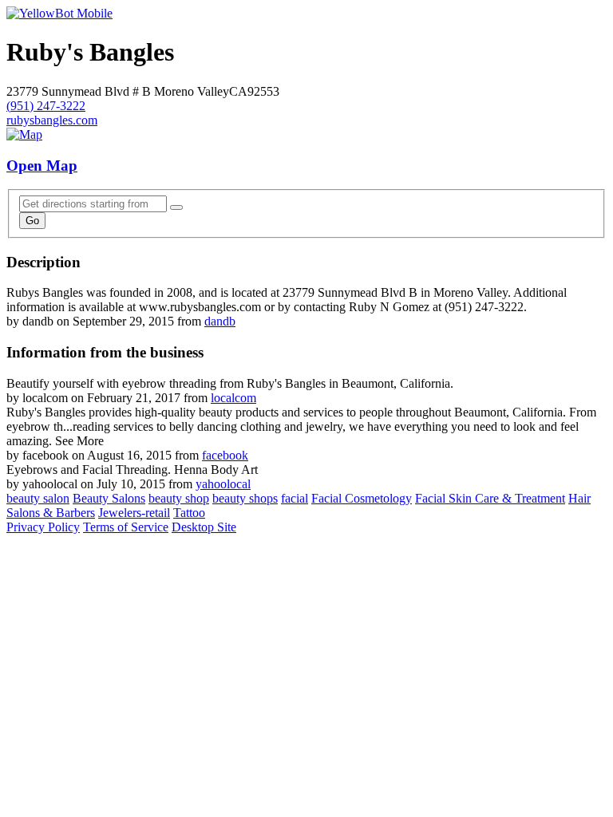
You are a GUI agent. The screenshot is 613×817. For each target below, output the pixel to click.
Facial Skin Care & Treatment (490, 498)
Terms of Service (125, 527)
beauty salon (37, 498)
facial (294, 498)
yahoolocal (223, 484)
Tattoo (189, 512)
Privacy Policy (43, 527)
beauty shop (178, 498)
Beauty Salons (109, 498)
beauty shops (245, 498)
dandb (219, 321)
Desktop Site (204, 527)
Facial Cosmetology (361, 498)
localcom (233, 398)
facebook (225, 455)
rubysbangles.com (51, 120)
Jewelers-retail (134, 512)
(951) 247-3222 (45, 105)
